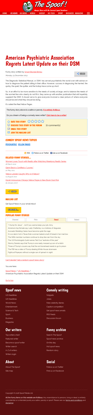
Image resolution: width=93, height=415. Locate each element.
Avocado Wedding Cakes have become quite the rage (29, 231)
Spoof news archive (54, 339)
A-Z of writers (11, 350)
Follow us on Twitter (41, 153)
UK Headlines (11, 299)
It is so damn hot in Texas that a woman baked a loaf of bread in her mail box (38, 234)
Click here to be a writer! (56, 115)
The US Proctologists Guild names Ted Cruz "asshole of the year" (33, 240)
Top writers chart (13, 335)
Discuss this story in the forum (26, 125)
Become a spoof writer (15, 343)
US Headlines (11, 295)
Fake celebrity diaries (55, 303)
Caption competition (54, 307)
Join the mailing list (21, 132)
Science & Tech (12, 310)
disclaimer (9, 403)
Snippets (50, 295)
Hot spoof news (53, 346)
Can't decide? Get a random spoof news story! (25, 260)
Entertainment (11, 307)
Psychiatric (11, 144)
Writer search (11, 346)
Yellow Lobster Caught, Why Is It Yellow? (22, 174)
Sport (8, 314)
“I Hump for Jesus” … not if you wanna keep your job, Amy (30, 225)
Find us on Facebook (55, 371)
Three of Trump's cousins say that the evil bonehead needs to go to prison (37, 246)
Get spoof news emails (55, 310)
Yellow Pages (24, 144)
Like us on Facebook (60, 153)
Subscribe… (13, 209)
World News (11, 303)
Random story (52, 350)
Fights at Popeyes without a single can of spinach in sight (30, 252)
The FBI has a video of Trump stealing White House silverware (32, 249)
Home (4, 13)
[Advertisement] (46, 35)
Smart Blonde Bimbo (33, 72)
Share (82, 73)
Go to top (9, 280)
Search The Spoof (54, 335)
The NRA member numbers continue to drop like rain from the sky (34, 237)
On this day (51, 343)
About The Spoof (13, 367)
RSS (28, 153)
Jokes (48, 299)
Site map (9, 371)
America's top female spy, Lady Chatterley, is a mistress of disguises (34, 228)
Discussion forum (53, 318)
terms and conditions (74, 400)
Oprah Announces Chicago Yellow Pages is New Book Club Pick (32, 180)
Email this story (19, 129)
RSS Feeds (50, 314)
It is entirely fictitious (51, 110)
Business (9, 318)
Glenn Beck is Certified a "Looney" (19, 168)
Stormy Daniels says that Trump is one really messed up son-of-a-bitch (36, 243)
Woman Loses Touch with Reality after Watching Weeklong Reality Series (36, 161)
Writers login (11, 354)
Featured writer (12, 339)
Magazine (10, 322)
